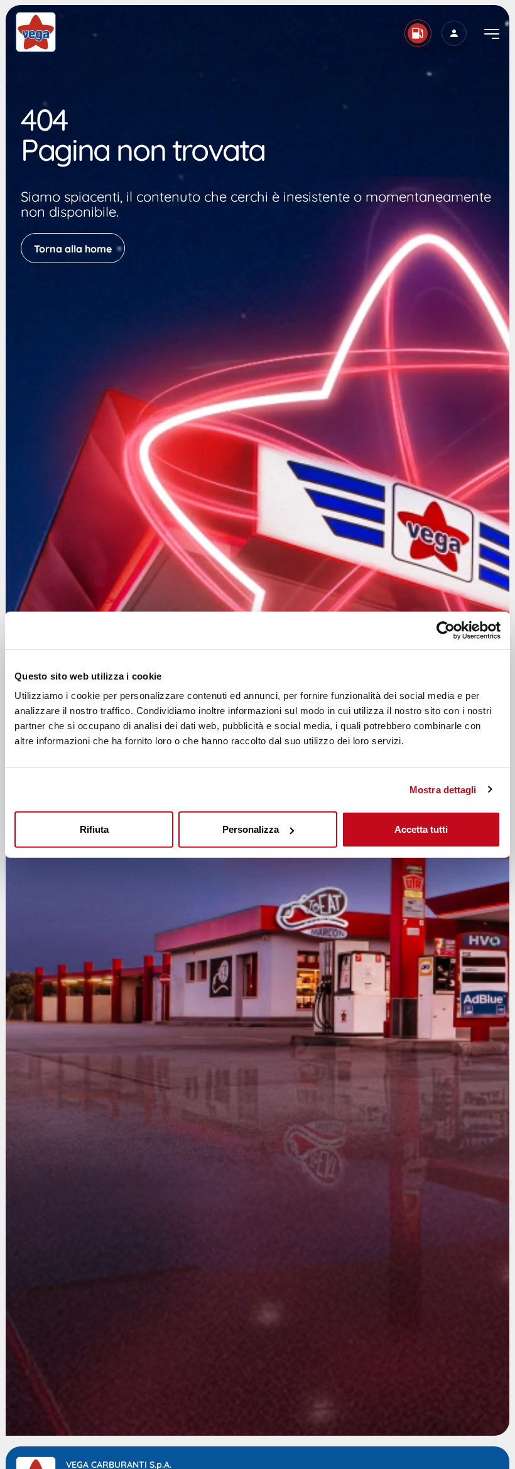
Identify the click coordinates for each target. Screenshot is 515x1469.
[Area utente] (454, 33)
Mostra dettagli (443, 789)
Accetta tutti (421, 829)
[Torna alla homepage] (36, 32)
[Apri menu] (491, 34)
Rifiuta (94, 829)
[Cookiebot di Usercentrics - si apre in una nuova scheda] (446, 630)
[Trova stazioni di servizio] (417, 33)
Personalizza (250, 829)
